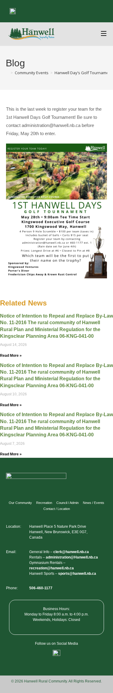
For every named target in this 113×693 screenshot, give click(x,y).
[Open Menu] (104, 34)
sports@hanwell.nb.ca (77, 573)
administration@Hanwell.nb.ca (72, 557)
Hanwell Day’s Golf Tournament (83, 72)
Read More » (11, 355)
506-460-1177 (40, 588)
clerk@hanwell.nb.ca (71, 552)
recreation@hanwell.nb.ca (51, 568)
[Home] (7, 72)
